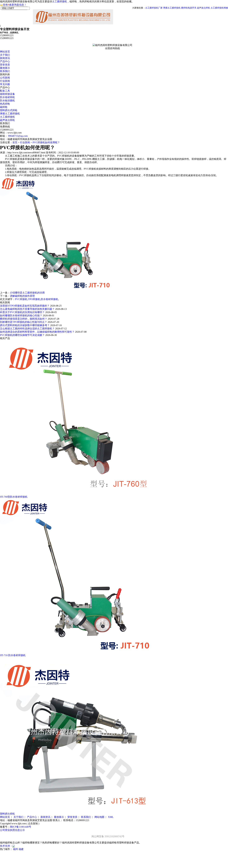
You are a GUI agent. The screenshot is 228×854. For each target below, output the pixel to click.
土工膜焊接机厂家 (154, 8)
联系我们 (5, 71)
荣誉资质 (5, 64)
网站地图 (99, 817)
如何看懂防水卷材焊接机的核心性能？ (21, 315)
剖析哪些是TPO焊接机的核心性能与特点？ (24, 322)
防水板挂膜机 (7, 100)
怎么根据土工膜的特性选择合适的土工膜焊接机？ (27, 328)
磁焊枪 (3, 107)
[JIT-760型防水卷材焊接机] (77, 494)
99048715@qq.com (18, 136)
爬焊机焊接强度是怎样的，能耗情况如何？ (24, 318)
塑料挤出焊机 (7, 813)
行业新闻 (5, 81)
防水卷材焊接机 (49, 299)
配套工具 (5, 90)
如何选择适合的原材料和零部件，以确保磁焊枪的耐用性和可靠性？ (37, 331)
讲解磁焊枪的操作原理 (22, 296)
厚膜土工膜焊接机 (172, 8)
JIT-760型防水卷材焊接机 (13, 496)
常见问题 (5, 84)
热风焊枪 (5, 103)
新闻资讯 (5, 58)
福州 (15, 849)
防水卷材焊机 (7, 97)
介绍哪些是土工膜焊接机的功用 (27, 292)
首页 (14, 142)
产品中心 (5, 61)
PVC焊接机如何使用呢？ (46, 142)
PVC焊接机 (21, 299)
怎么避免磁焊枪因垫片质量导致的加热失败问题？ (27, 309)
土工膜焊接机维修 (219, 8)
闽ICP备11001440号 (20, 826)
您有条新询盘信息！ (15, 4)
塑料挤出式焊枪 (8, 110)
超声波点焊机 (203, 8)
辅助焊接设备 (7, 94)
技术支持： (6, 846)
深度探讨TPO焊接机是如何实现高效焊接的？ (25, 305)
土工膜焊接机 (59, 1)
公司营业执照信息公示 (12, 830)
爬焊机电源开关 (188, 8)
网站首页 (5, 51)
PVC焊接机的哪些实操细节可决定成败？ (22, 335)
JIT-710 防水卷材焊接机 (13, 655)
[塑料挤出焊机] (77, 811)
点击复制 (33, 823)
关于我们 (5, 55)
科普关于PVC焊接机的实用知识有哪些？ (22, 312)
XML (111, 817)
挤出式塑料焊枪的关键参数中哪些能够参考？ (25, 325)
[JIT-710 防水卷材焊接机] (77, 653)
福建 (21, 849)
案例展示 (5, 68)
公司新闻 (5, 77)
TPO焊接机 (34, 299)
